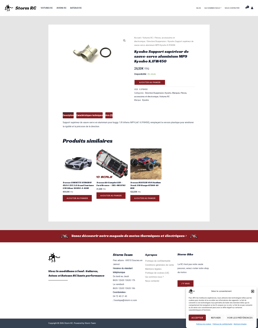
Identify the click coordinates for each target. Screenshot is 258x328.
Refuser (216, 317)
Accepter (197, 317)
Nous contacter (232, 8)
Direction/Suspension (156, 41)
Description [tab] (68, 115)
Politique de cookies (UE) (157, 273)
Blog (198, 8)
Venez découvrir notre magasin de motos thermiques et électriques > (129, 236)
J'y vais (185, 283)
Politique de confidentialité (222, 324)
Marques (176, 93)
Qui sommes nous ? (212, 8)
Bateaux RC (76, 8)
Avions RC (61, 8)
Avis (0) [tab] (109, 115)
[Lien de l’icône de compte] (252, 8)
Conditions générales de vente (159, 265)
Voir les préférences (239, 317)
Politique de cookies (203, 324)
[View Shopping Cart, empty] (246, 8)
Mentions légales (240, 324)
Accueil (137, 38)
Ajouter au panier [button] (77, 198)
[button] (252, 291)
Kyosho (168, 93)
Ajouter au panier (149, 82)
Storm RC (25, 8)
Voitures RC (47, 8)
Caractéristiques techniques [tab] (89, 115)
